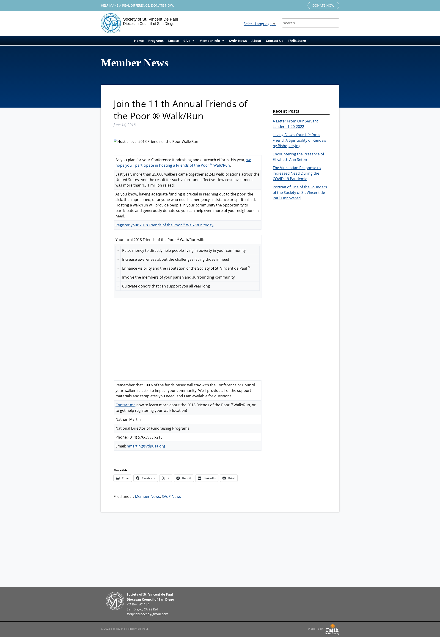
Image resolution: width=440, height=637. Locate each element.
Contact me (125, 404)
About (256, 40)
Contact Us (274, 40)
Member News (147, 496)
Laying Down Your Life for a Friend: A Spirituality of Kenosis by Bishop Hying (299, 140)
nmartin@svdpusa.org (146, 446)
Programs (156, 40)
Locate (173, 40)
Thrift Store (297, 40)
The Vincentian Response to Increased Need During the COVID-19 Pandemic (297, 173)
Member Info (209, 40)
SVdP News (238, 40)
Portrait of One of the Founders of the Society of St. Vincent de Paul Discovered (300, 192)
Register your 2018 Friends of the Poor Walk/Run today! (165, 225)
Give (186, 40)
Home (139, 40)
